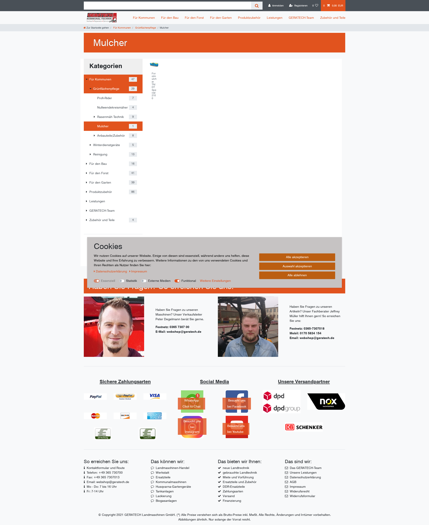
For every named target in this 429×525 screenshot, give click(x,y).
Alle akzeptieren (297, 257)
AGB (293, 482)
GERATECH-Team (301, 17)
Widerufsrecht (299, 491)
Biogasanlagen (166, 500)
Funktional (188, 280)
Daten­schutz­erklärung (112, 271)
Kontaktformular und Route (106, 468)
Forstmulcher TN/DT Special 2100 (154, 86)
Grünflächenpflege (145, 27)
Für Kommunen (144, 17)
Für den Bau (170, 17)
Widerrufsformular (302, 496)
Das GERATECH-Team (306, 468)
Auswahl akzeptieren (297, 266)
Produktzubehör (249, 17)
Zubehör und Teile (332, 17)
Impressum (298, 486)
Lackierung (163, 496)
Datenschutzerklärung (305, 477)
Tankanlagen (165, 491)
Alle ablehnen (297, 275)
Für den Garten (221, 17)
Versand (229, 496)
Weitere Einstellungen (215, 280)
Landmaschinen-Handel (172, 468)
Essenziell (108, 280)
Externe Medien (159, 280)
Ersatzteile (163, 477)
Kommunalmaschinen (171, 482)
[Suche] (257, 6)
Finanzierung (232, 500)
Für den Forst (194, 17)
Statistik (131, 280)
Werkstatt (162, 472)
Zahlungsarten (233, 491)
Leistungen (274, 17)
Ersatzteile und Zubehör (240, 482)
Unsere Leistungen (303, 472)
